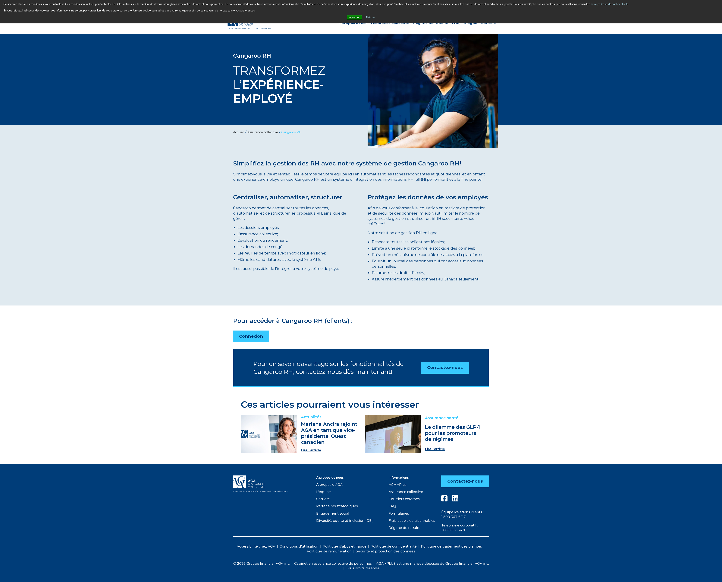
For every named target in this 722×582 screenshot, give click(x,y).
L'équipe (323, 492)
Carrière (323, 499)
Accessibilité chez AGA (256, 546)
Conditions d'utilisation (299, 546)
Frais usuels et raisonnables (412, 521)
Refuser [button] (370, 17)
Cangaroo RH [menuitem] (291, 132)
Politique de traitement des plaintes (451, 546)
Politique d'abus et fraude (344, 546)
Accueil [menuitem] (238, 132)
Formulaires (399, 513)
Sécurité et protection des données (385, 551)
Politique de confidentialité (394, 546)
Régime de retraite (404, 528)
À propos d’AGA (329, 485)
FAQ (392, 506)
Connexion (251, 336)
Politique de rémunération (329, 551)
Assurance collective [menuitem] (262, 132)
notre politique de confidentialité (609, 4)
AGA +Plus (398, 485)
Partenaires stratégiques (337, 506)
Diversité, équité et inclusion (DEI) (345, 521)
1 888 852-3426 (453, 530)
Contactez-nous (445, 367)
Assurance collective (406, 492)
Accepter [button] (354, 17)
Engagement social (332, 513)
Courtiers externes (404, 499)
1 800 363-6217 (453, 517)
